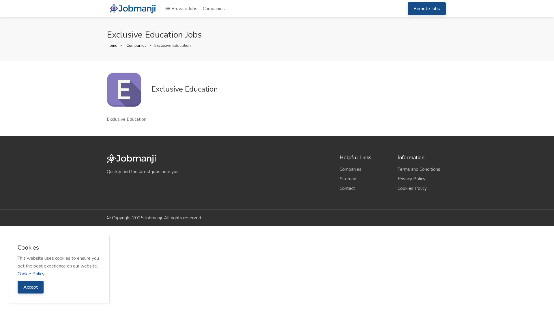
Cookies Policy (412, 188)
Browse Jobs (183, 8)
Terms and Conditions (419, 169)
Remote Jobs (426, 8)
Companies (214, 8)
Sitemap (348, 179)
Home (112, 45)
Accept (30, 287)
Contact (347, 188)
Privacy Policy (411, 179)
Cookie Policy (31, 274)
